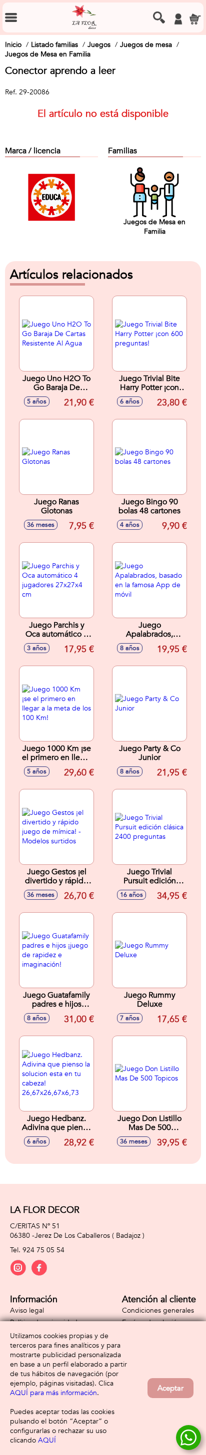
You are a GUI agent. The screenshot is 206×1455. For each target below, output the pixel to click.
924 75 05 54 (43, 1250)
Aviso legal (27, 1310)
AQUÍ (47, 1440)
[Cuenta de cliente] (178, 19)
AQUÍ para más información (53, 1393)
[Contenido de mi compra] (195, 19)
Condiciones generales (158, 1310)
